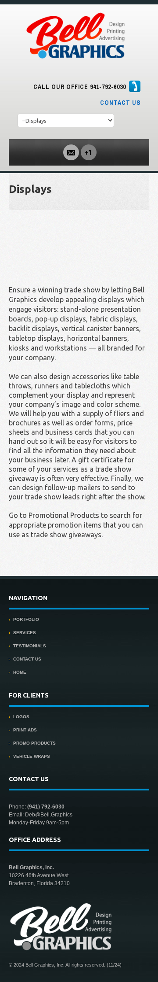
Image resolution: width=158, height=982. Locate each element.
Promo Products (34, 743)
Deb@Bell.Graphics (48, 815)
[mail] (71, 151)
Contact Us (120, 103)
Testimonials (29, 645)
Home (19, 672)
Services (24, 632)
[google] (89, 151)
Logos (21, 716)
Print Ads (25, 729)
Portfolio (26, 619)
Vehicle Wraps (31, 756)
